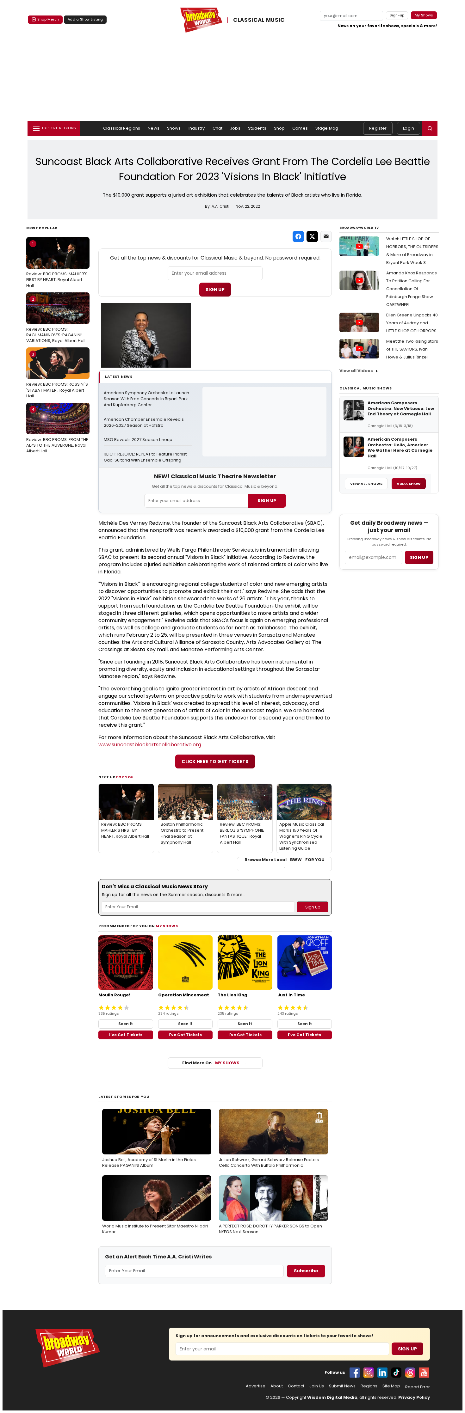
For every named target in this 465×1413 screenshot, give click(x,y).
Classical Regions (121, 128)
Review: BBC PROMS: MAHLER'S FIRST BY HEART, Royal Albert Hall (57, 264)
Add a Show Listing (85, 19)
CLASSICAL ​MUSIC (259, 20)
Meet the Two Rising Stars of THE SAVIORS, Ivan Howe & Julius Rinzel (412, 349)
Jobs (235, 128)
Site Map (391, 1386)
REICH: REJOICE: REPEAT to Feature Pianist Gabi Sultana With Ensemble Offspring (146, 457)
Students (257, 128)
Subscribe (306, 1271)
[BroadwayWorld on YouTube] (424, 1372)
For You (125, 777)
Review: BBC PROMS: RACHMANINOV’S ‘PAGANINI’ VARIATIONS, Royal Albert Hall (55, 320)
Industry (197, 128)
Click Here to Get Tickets (215, 761)
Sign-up (397, 15)
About (276, 1386)
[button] (429, 128)
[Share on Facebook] (298, 236)
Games (300, 128)
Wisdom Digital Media (332, 1397)
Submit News (342, 1386)
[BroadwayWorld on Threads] (410, 1372)
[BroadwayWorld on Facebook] (354, 1372)
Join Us (316, 1386)
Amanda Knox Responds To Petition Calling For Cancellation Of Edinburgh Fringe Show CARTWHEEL (411, 289)
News (153, 128)
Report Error (417, 1387)
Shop (279, 128)
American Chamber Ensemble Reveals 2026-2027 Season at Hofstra (144, 422)
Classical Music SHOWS (365, 388)
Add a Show (409, 483)
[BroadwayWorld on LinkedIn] (382, 1372)
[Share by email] (326, 236)
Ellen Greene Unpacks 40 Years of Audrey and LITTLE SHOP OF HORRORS (412, 323)
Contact (296, 1386)
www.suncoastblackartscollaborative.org (149, 744)
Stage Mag (326, 128)
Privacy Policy (414, 1397)
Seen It (125, 1023)
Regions (369, 1386)
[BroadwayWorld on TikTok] (396, 1372)
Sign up (419, 557)
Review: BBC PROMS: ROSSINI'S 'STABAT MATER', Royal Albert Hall (57, 375)
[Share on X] (312, 236)
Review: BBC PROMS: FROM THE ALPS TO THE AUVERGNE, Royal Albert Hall (57, 430)
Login (408, 128)
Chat (218, 128)
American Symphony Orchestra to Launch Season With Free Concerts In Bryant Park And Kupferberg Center (147, 399)
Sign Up (215, 289)
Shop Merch (48, 19)
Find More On (210, 1063)
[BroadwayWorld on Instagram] (368, 1372)
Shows (174, 128)
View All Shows (366, 483)
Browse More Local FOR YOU (285, 860)
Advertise (255, 1386)
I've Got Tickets (125, 1034)
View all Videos (356, 371)
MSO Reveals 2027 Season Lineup (138, 440)
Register (378, 128)
